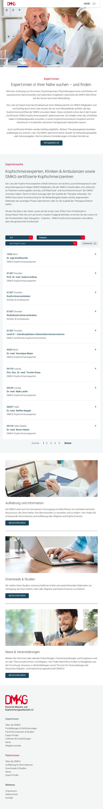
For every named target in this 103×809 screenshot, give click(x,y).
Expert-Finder (12, 735)
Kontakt (9, 798)
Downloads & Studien (15, 768)
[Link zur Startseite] (11, 3)
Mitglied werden (13, 745)
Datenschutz (11, 794)
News (8, 742)
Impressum (11, 791)
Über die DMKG (13, 725)
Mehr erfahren (17, 523)
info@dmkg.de (51, 143)
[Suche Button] (75, 243)
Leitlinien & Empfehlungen (18, 738)
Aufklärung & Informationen (19, 765)
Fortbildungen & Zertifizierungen (21, 728)
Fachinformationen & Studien (19, 732)
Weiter (68, 443)
